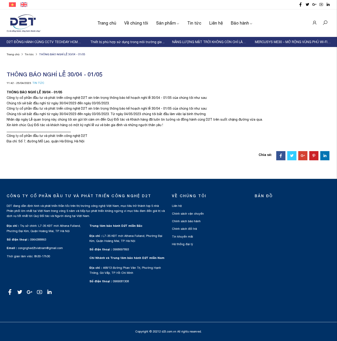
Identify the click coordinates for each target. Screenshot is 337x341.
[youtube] (321, 4)
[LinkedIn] (324, 156)
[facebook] (300, 4)
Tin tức (194, 23)
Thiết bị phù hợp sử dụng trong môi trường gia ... (127, 42)
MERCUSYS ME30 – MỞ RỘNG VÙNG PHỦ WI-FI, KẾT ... (293, 42)
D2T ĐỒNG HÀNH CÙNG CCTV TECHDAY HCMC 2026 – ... (45, 42)
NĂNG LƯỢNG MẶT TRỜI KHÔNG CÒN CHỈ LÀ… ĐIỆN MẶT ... (210, 42)
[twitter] (307, 4)
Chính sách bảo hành (186, 221)
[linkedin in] (328, 4)
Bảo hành (240, 23)
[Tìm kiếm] (325, 23)
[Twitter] (291, 156)
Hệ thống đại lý (182, 244)
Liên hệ (216, 23)
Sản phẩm (166, 23)
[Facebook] (280, 156)
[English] (23, 4)
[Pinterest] (313, 156)
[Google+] (302, 156)
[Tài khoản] (314, 23)
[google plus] (314, 4)
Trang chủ (106, 23)
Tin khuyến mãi (182, 236)
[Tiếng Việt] (12, 4)
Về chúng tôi (136, 23)
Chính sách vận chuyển (188, 213)
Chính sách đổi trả (184, 228)
